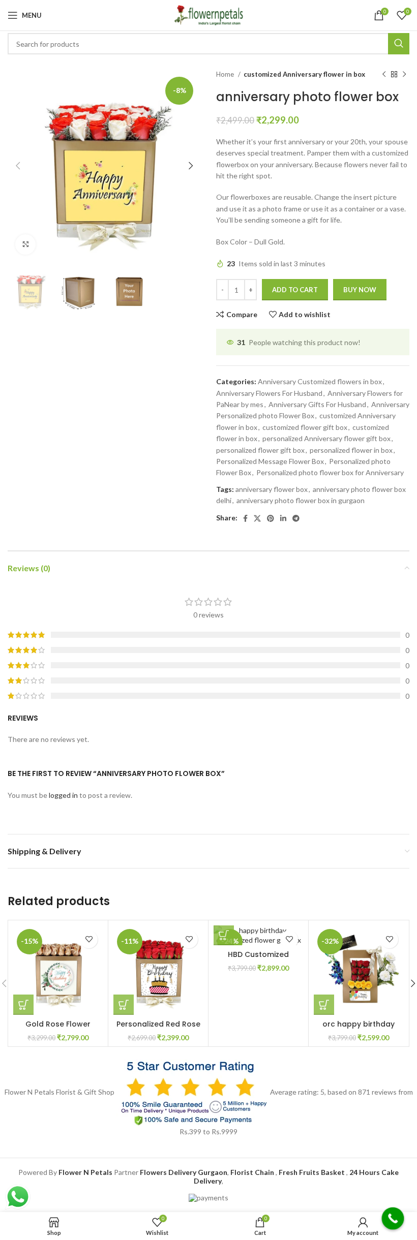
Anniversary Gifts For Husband (317, 404)
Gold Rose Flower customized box (58, 1029)
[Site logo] (208, 14)
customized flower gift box (304, 427)
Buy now (359, 290)
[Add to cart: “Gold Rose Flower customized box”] (23, 1005)
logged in (63, 795)
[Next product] (404, 75)
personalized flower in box (351, 450)
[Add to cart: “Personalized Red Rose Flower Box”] (123, 1005)
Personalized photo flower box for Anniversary (330, 472)
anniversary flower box (271, 489)
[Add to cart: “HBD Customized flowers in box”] (224, 935)
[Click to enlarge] (25, 244)
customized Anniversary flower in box (304, 74)
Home (225, 74)
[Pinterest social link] (270, 518)
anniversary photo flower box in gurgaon (300, 500)
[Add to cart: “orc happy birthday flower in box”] (324, 1005)
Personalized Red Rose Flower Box (158, 1029)
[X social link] (257, 518)
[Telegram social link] (296, 518)
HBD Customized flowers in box (258, 959)
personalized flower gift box (260, 450)
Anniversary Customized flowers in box (320, 381)
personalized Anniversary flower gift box (326, 438)
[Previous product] (384, 75)
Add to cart (295, 290)
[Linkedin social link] (283, 518)
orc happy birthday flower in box (358, 1029)
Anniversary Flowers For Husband (269, 393)
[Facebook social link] (245, 518)
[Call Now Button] (393, 1218)
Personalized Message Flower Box (270, 461)
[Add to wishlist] (89, 939)
